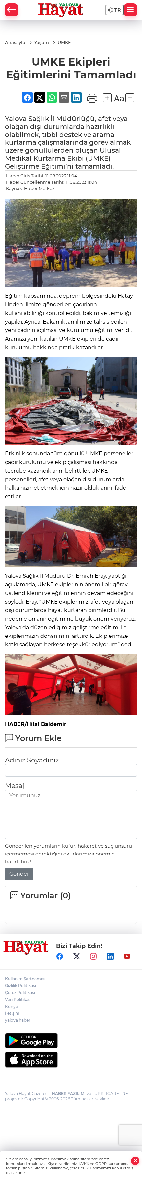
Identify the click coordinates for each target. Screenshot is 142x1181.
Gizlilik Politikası (20, 985)
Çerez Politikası (20, 992)
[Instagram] (93, 956)
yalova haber (17, 1020)
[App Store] (71, 1060)
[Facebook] (59, 956)
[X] (76, 956)
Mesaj (14, 786)
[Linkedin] (110, 956)
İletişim (12, 1013)
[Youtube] (127, 956)
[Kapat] (135, 1160)
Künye (11, 1006)
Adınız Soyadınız (32, 760)
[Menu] (130, 9)
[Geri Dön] (11, 9)
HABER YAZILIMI (69, 1093)
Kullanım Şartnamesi (25, 978)
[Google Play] (71, 1040)
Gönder (19, 874)
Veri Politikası (18, 999)
